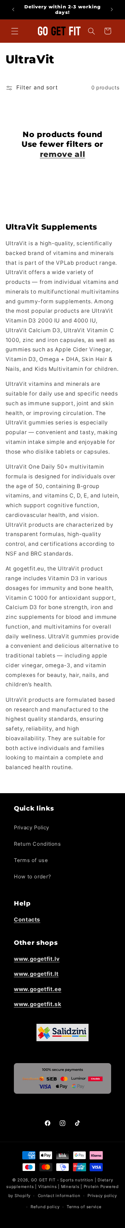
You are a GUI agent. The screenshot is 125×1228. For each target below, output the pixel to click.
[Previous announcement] (13, 9)
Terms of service (84, 1206)
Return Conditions (37, 844)
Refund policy (45, 1206)
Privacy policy (102, 1195)
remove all (62, 154)
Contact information (59, 1195)
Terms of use (31, 860)
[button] (15, 31)
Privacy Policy (31, 827)
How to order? (32, 877)
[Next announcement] (111, 9)
